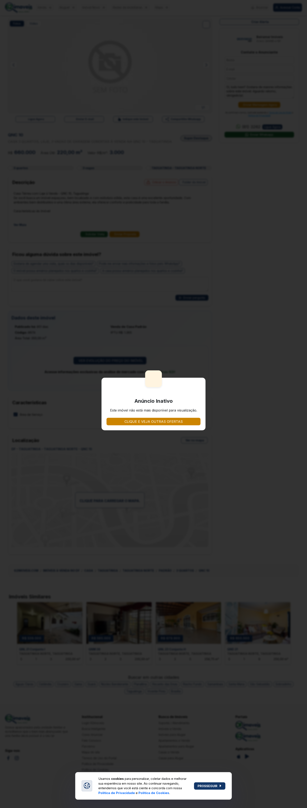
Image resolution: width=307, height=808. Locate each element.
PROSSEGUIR (207, 786)
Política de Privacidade (116, 793)
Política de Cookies (153, 793)
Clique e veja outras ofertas (153, 421)
